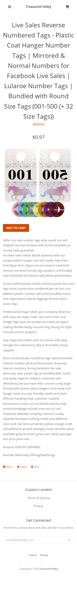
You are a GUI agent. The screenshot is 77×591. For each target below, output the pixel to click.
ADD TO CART (16, 228)
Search (33, 555)
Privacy (44, 555)
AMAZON (38, 124)
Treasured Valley (48, 568)
